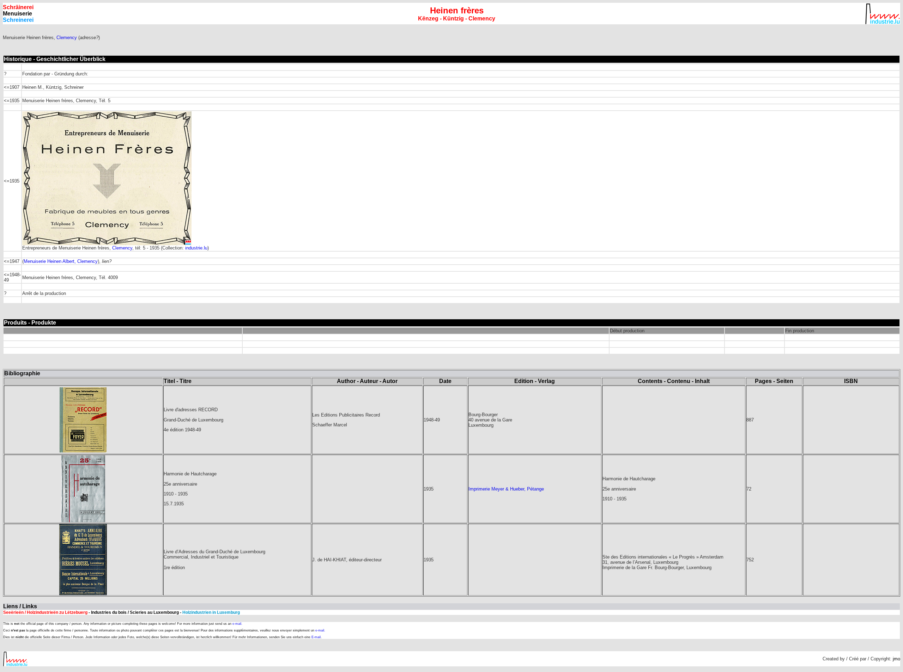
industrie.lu (196, 248)
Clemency (66, 37)
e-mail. (237, 623)
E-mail (316, 637)
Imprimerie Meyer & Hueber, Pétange (506, 489)
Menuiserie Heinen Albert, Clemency (61, 261)
